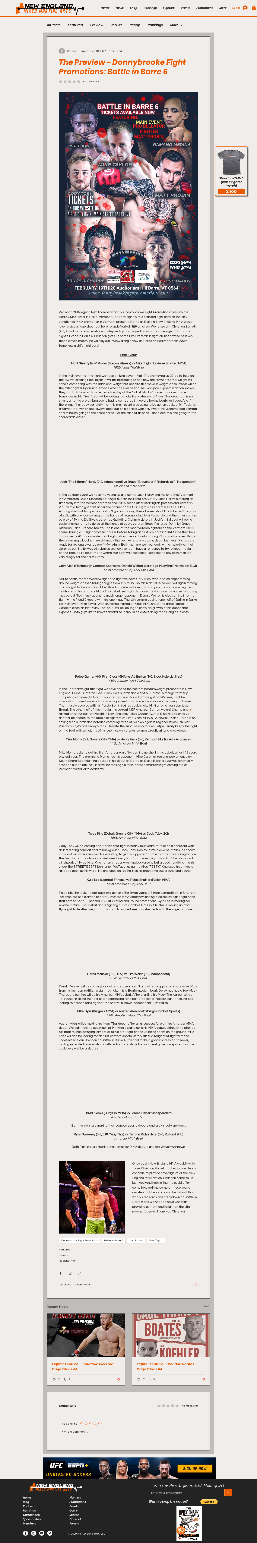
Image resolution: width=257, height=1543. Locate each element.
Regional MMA (67, 1260)
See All (206, 1306)
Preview (96, 25)
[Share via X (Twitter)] (70, 1273)
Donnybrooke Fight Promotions (79, 1240)
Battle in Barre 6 (113, 1240)
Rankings (155, 25)
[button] (254, 7)
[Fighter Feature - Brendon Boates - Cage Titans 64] (171, 1335)
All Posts (53, 25)
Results (116, 25)
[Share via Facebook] (60, 1273)
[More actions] (196, 51)
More (174, 25)
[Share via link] (79, 1273)
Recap (135, 25)
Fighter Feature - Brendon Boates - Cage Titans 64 (167, 1367)
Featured (75, 25)
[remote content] (128, 447)
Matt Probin (136, 1240)
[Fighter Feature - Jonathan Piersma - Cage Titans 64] (86, 1335)
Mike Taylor (155, 1240)
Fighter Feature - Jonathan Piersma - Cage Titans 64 (84, 1367)
